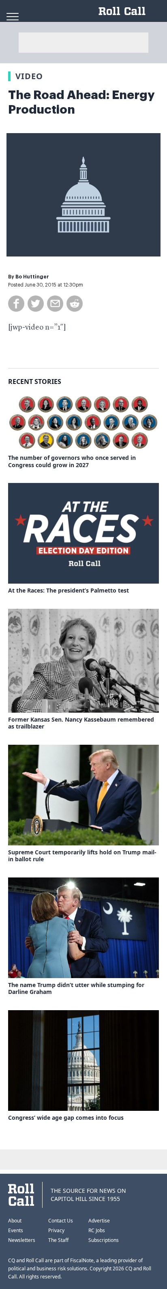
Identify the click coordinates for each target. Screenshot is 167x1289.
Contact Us (60, 1220)
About (14, 1220)
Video (29, 76)
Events (15, 1230)
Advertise (99, 1220)
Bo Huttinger (32, 276)
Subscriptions (103, 1240)
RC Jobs (96, 1230)
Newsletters (21, 1240)
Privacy (56, 1230)
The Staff (58, 1240)
